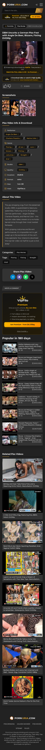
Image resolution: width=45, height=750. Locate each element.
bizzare (8, 151)
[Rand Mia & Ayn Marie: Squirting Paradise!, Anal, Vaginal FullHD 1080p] (22, 532)
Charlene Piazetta (13, 138)
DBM (20, 164)
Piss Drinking (9, 724)
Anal (7, 159)
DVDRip (22, 170)
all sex (20, 147)
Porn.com (17, 4)
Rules (26, 728)
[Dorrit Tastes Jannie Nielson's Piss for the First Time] (22, 687)
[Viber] (19, 277)
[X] (32, 277)
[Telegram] (12, 277)
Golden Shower (23, 724)
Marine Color (31, 138)
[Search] (39, 10)
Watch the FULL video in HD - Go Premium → (22, 72)
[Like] (5, 86)
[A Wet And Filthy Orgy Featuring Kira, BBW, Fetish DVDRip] (22, 501)
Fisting (21, 151)
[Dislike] (9, 86)
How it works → (22, 331)
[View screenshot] (10, 108)
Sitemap (19, 728)
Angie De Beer (11, 134)
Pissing (8, 147)
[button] (36, 5)
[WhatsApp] (25, 277)
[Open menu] (41, 4)
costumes (10, 155)
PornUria (10, 26)
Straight (24, 155)
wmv (19, 179)
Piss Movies (21, 26)
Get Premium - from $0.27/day (22, 324)
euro (32, 147)
